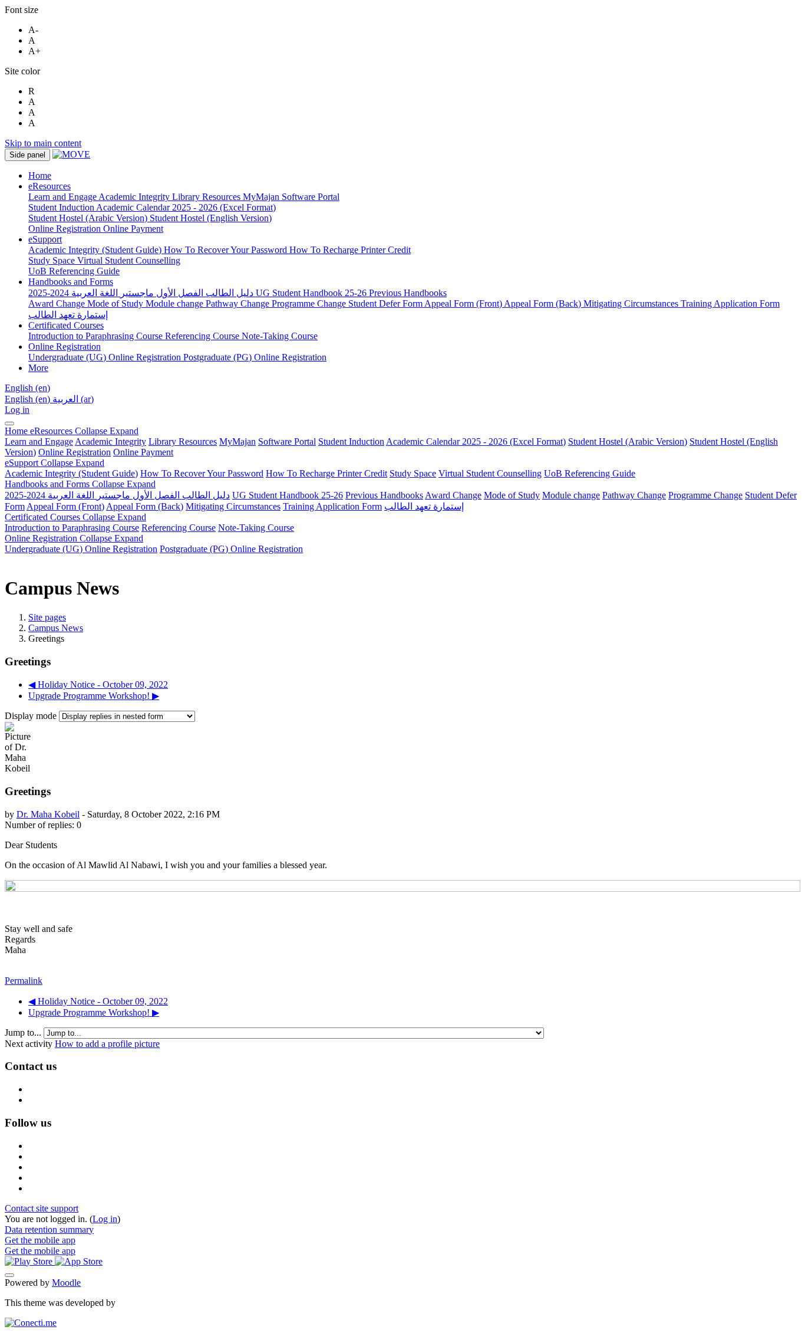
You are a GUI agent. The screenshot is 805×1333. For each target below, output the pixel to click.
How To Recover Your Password (201, 473)
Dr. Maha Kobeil (48, 814)
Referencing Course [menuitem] (203, 336)
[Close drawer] (9, 423)
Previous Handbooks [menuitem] (408, 293)
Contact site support (41, 1208)
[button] (27, 388)
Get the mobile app (40, 1240)
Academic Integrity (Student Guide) (71, 473)
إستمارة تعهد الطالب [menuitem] (68, 315)
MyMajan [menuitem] (262, 197)
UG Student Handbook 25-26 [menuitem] (312, 293)
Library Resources (183, 441)
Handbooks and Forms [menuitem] (70, 282)
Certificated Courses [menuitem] (66, 325)
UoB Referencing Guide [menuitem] (74, 271)
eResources (84, 431)
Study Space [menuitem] (52, 260)
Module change (571, 495)
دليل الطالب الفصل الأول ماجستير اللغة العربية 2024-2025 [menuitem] (142, 293)
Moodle (66, 1283)
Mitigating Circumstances (233, 506)
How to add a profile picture (107, 1044)
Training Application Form (332, 506)
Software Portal (287, 441)
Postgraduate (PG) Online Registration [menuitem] (254, 357)
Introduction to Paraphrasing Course (72, 528)
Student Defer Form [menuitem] (386, 303)
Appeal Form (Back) (144, 506)
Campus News (55, 628)
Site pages (47, 617)
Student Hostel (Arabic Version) (627, 441)
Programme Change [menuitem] (310, 303)
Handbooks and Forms (80, 484)
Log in (17, 410)
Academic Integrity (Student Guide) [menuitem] (96, 250)
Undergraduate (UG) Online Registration (81, 549)
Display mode (32, 716)
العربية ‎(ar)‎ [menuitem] (73, 399)
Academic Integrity (110, 441)
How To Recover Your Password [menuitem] (226, 250)
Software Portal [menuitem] (310, 197)
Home (17, 431)
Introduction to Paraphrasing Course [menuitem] (96, 336)
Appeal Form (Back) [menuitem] (543, 303)
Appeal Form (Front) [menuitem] (464, 303)
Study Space (413, 473)
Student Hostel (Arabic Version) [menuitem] (89, 218)
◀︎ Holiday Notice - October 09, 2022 (98, 684)
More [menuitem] (38, 368)
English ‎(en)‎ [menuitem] (28, 399)
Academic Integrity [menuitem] (135, 197)
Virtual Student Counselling (490, 473)
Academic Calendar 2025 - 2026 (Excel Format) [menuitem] (186, 207)
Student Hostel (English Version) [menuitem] (211, 218)
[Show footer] (9, 1275)
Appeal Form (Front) (65, 506)
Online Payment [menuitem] (133, 229)
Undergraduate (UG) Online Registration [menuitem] (105, 357)
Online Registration (74, 452)
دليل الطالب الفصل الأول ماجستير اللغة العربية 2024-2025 (117, 495)
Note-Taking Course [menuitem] (280, 336)
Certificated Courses (75, 517)
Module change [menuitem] (176, 303)
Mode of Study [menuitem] (116, 303)
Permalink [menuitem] (23, 981)
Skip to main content (43, 143)
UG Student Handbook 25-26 (287, 495)
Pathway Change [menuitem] (239, 303)
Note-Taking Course (256, 528)
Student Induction (351, 441)
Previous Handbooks (384, 495)
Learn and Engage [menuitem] (63, 197)
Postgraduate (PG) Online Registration (231, 549)
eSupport (54, 463)
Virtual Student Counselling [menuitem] (128, 260)
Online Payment (143, 452)
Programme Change (705, 495)
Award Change (453, 495)
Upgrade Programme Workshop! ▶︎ (93, 696)
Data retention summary (49, 1229)
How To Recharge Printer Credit (326, 473)
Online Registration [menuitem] (65, 229)
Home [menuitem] (39, 175)
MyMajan (237, 441)
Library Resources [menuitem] (207, 197)
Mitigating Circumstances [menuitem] (632, 303)
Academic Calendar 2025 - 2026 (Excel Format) (476, 441)
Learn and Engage (39, 441)
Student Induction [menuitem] (62, 207)
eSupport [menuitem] (45, 239)
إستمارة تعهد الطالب (424, 506)
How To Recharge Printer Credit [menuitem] (350, 250)
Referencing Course (178, 528)
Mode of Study (512, 495)
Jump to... (24, 1032)
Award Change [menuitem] (57, 303)
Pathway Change (634, 495)
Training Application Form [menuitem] (730, 303)
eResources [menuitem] (49, 186)
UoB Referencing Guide (589, 473)
